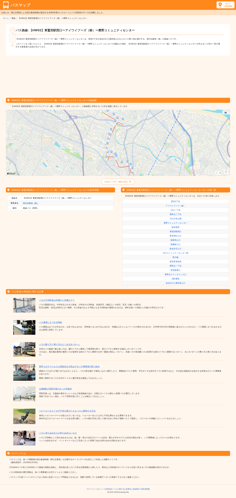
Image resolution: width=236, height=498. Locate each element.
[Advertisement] (118, 76)
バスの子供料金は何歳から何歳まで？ (57, 300)
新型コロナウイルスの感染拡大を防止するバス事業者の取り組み (69, 366)
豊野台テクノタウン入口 (175, 274)
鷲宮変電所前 (175, 261)
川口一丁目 (175, 210)
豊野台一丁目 (175, 266)
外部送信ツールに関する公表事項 (118, 489)
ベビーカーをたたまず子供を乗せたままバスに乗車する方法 (67, 411)
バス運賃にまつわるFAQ (50, 322)
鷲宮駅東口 (175, 270)
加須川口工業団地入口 (175, 283)
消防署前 (175, 278)
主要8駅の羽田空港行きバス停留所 (55, 389)
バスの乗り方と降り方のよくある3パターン (59, 344)
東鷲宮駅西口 (175, 231)
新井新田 (175, 227)
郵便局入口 (175, 240)
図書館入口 (175, 244)
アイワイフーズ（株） (175, 205)
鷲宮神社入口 (175, 236)
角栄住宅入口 (175, 248)
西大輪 (175, 257)
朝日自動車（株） (31, 203)
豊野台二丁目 (175, 214)
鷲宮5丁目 (175, 201)
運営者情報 (145, 489)
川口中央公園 (175, 218)
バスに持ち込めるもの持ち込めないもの (58, 433)
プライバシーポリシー (95, 489)
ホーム (6, 18)
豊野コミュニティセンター (175, 223)
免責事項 (136, 489)
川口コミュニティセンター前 (175, 253)
